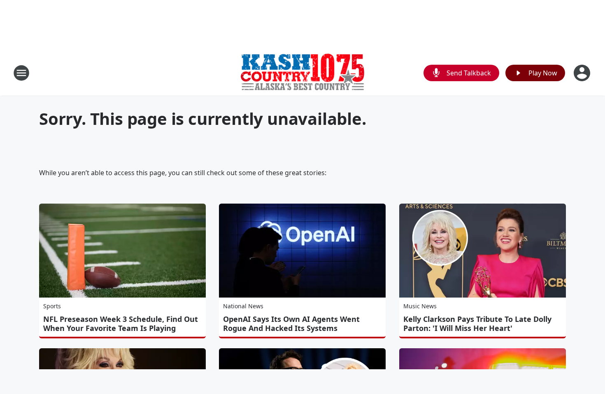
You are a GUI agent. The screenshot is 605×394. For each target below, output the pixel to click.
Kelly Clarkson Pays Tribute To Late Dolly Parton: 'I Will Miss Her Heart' (477, 323)
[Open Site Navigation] (21, 73)
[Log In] (583, 73)
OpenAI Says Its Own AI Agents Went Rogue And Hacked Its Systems (291, 323)
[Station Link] (302, 73)
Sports (52, 306)
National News (243, 306)
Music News (420, 306)
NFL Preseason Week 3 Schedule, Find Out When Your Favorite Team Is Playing (120, 323)
